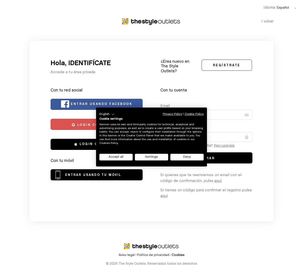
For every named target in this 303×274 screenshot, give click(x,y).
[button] (106, 114)
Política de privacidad (153, 255)
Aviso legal (127, 255)
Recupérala (224, 146)
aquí (218, 181)
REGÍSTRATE (226, 65)
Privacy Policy (172, 114)
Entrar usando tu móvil (93, 175)
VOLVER (268, 21)
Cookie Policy (194, 114)
